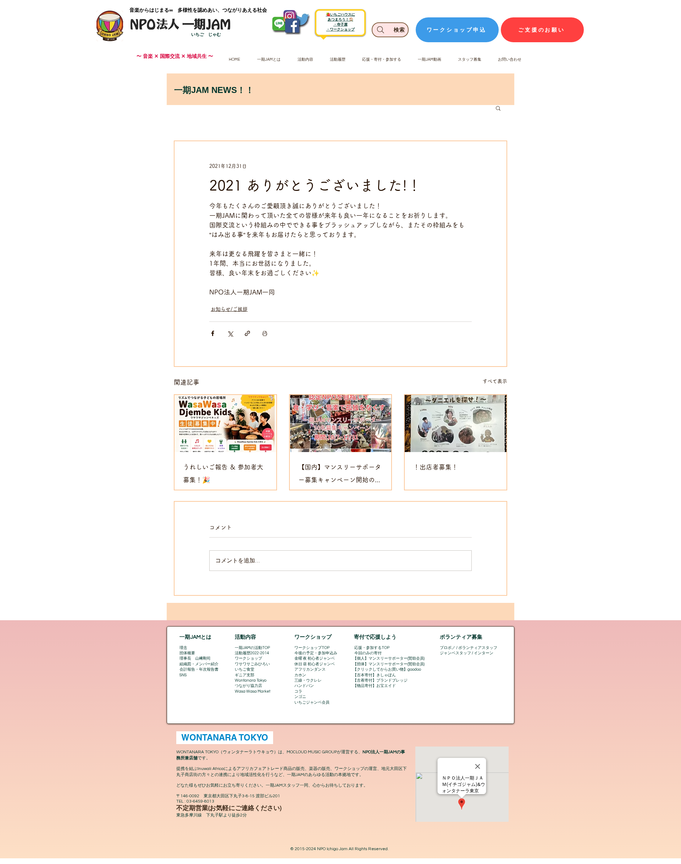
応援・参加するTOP (371, 648)
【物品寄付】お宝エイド (374, 686)
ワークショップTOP (312, 648)
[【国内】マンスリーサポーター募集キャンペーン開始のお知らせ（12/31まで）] (341, 423)
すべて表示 (494, 381)
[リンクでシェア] (247, 333)
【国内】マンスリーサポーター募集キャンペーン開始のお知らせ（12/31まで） (339, 475)
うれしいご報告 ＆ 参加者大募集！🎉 (223, 473)
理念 (183, 648)
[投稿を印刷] (264, 333)
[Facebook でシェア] (212, 333)
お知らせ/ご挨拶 (229, 309)
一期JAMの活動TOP (252, 648)
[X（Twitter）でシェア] (230, 333)
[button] (498, 108)
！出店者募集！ (435, 467)
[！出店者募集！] (455, 423)
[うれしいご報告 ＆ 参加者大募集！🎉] (225, 423)
